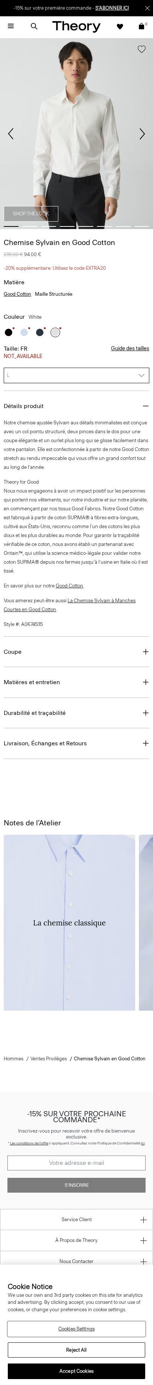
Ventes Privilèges (48, 1058)
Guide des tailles (130, 348)
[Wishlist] (120, 26)
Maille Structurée (53, 294)
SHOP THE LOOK (31, 213)
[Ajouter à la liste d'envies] (141, 50)
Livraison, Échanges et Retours (45, 743)
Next (142, 133)
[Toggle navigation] (10, 26)
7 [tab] (123, 226)
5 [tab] (85, 226)
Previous (10, 133)
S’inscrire (77, 1185)
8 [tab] (141, 226)
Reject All (76, 1350)
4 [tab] (67, 226)
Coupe (13, 651)
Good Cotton (17, 294)
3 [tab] (48, 226)
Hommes (13, 1058)
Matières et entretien (32, 682)
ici (142, 1143)
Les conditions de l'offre (29, 1143)
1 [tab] (11, 226)
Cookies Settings (76, 1329)
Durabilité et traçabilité (35, 712)
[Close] (147, 8)
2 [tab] (29, 226)
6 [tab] (104, 226)
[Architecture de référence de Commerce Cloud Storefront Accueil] (76, 26)
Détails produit (23, 406)
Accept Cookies (76, 1371)
